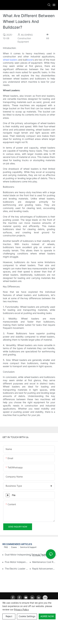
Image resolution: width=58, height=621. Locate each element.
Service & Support (28, 547)
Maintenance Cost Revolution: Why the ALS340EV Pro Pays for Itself (44, 562)
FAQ (6, 547)
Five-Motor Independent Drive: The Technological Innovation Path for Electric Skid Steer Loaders (16, 562)
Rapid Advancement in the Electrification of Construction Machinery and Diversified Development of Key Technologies (44, 568)
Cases (14, 547)
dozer (30, 59)
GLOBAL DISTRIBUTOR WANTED (44, 555)
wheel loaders (10, 59)
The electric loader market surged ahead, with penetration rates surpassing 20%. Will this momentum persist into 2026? (16, 568)
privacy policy (21, 609)
